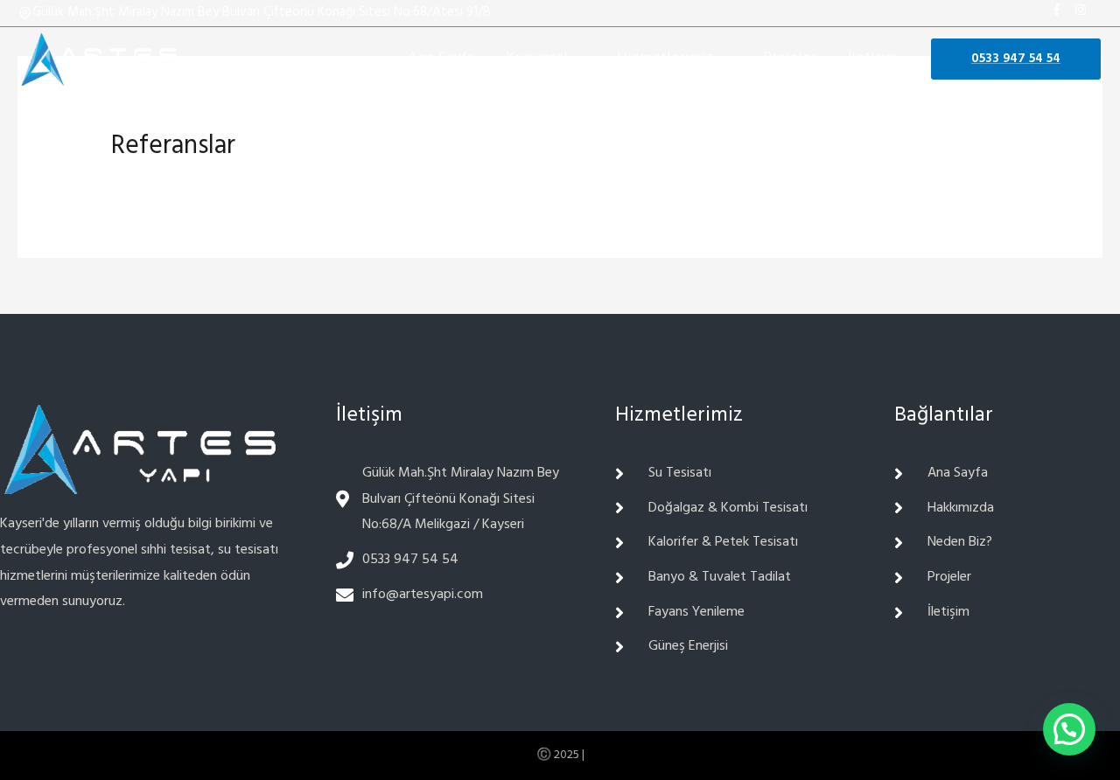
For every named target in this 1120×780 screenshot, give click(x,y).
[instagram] (1084, 9)
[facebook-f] (1061, 9)
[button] (1069, 729)
